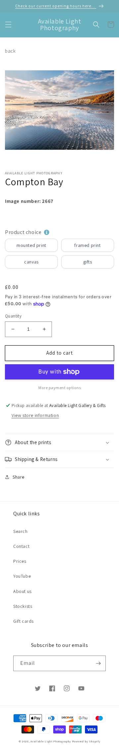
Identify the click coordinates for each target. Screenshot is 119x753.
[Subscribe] (98, 663)
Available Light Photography (50, 741)
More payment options (59, 387)
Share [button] (18, 477)
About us (22, 591)
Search (20, 531)
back (10, 51)
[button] (8, 24)
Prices (19, 561)
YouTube (22, 576)
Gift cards (23, 621)
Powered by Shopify (86, 741)
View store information (35, 415)
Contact (21, 546)
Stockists (22, 606)
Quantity (13, 316)
